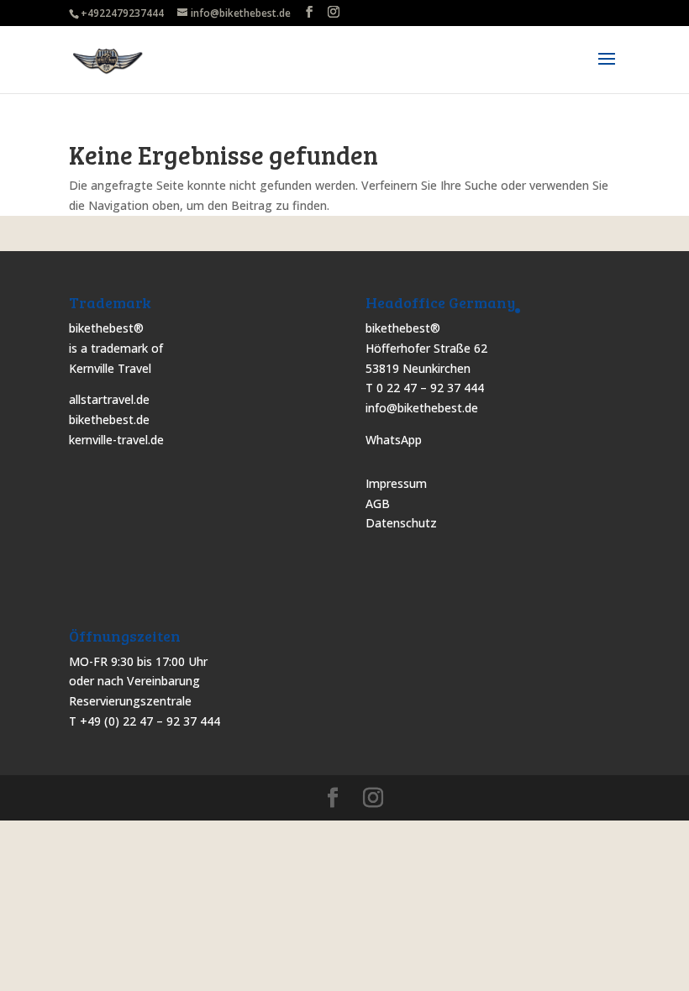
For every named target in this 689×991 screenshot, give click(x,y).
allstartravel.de (109, 399)
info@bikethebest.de (422, 408)
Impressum (396, 483)
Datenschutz (401, 523)
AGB (378, 503)
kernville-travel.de (116, 440)
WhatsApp (394, 440)
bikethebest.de (109, 419)
